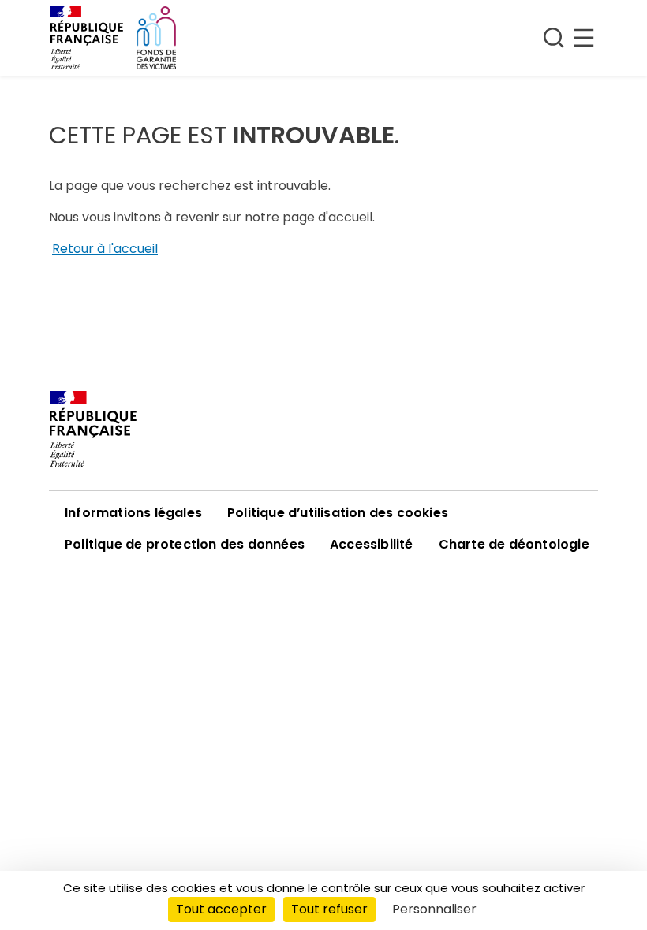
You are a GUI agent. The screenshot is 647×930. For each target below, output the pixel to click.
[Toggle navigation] (569, 38)
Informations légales (133, 513)
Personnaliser (434, 909)
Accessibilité (371, 544)
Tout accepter (221, 909)
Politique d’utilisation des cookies (337, 513)
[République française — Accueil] (323, 429)
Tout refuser (329, 909)
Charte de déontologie (514, 544)
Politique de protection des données (185, 544)
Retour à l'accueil (105, 249)
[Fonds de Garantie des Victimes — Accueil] (156, 37)
